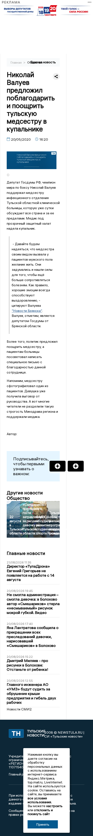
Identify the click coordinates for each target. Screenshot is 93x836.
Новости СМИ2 (19, 709)
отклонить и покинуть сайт (40, 812)
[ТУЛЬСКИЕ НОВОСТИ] (15, 734)
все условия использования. (40, 800)
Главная (16, 62)
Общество (35, 62)
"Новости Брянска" (27, 310)
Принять (42, 824)
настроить (54, 806)
